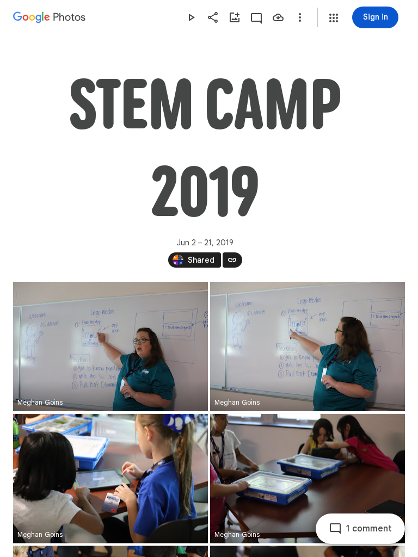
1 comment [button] (369, 528)
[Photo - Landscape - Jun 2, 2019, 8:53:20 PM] (110, 478)
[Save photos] (278, 17)
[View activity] (256, 17)
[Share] (213, 17)
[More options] (300, 17)
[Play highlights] (191, 17)
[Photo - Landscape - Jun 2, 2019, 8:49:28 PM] (307, 346)
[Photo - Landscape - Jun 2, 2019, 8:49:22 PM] (110, 346)
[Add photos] (234, 17)
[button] (334, 18)
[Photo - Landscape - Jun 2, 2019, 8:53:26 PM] (307, 478)
